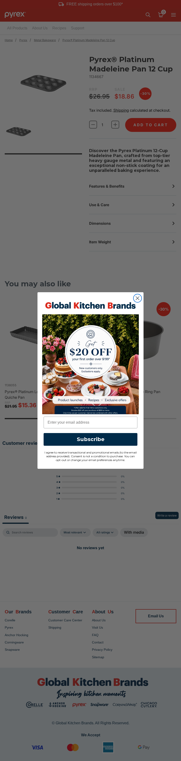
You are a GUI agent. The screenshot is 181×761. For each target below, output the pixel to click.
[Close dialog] (137, 298)
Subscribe (90, 439)
